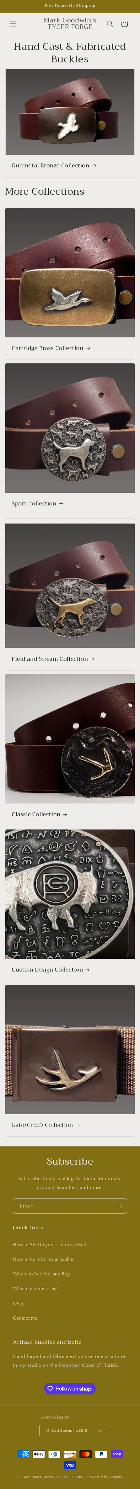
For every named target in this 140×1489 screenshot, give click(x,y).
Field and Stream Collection (50, 659)
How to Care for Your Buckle (43, 1259)
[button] (13, 24)
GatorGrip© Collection (42, 1125)
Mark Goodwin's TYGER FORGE (59, 1477)
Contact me (25, 1318)
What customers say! (35, 1288)
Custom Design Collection (47, 969)
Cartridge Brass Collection (48, 348)
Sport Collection (34, 503)
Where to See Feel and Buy (41, 1274)
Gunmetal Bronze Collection (51, 165)
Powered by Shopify (105, 1477)
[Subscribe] (119, 1206)
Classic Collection (36, 814)
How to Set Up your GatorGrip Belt (49, 1244)
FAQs (18, 1303)
